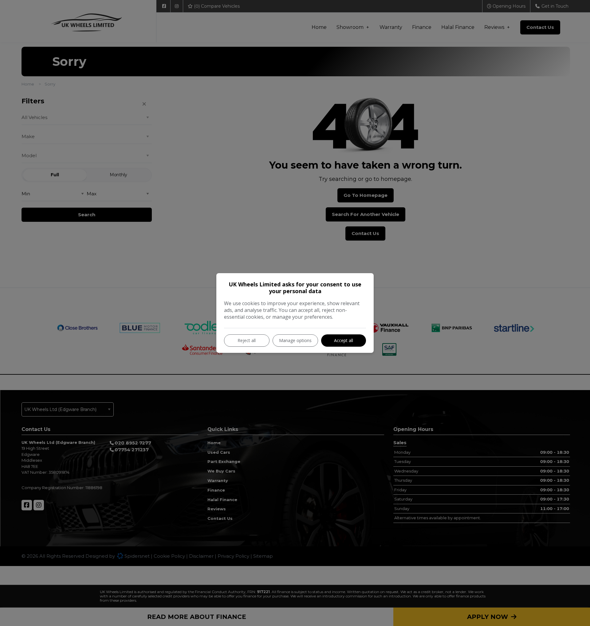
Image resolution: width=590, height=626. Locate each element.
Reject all (247, 340)
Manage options (295, 340)
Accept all (343, 340)
